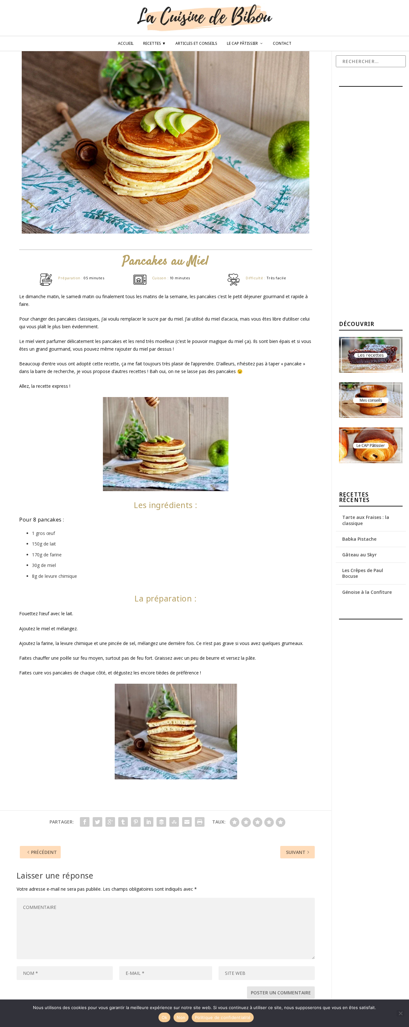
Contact (282, 43)
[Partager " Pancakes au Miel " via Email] (187, 822)
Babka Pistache (359, 539)
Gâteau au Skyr (359, 555)
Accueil (126, 43)
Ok (164, 1017)
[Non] (400, 1013)
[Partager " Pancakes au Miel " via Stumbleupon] (174, 822)
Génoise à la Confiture (367, 592)
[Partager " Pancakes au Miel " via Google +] (110, 822)
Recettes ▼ (154, 43)
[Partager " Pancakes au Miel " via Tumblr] (123, 822)
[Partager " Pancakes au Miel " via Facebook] (84, 822)
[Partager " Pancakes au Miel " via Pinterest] (135, 822)
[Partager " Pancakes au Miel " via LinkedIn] (148, 822)
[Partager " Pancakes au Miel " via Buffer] (161, 822)
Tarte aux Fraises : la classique (365, 520)
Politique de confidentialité (223, 1017)
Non (181, 1017)
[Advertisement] (374, 204)
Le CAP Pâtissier (242, 43)
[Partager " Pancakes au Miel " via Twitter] (97, 822)
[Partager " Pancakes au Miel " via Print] (199, 822)
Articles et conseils (196, 43)
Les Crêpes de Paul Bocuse (362, 573)
